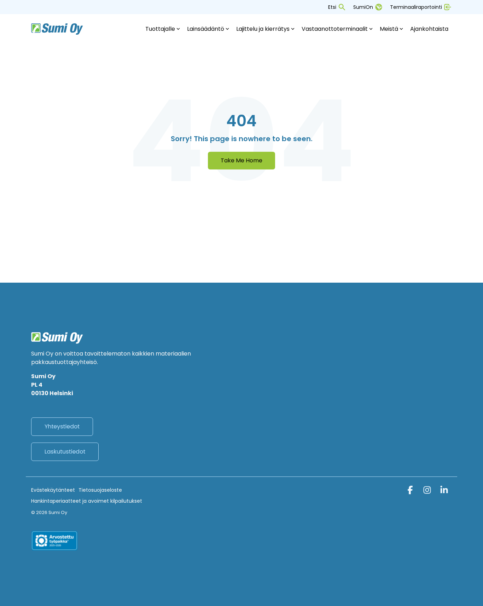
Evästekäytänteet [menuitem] (53, 490)
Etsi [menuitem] (332, 7)
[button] (411, 491)
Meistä (389, 29)
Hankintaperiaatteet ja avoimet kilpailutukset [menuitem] (86, 500)
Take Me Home (241, 160)
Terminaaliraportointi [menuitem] (416, 7)
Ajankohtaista (429, 29)
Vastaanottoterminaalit (335, 29)
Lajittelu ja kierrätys (263, 29)
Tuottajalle (160, 29)
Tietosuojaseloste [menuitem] (100, 490)
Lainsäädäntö (205, 29)
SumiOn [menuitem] (363, 7)
